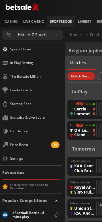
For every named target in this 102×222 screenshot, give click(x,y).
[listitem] (11, 21)
